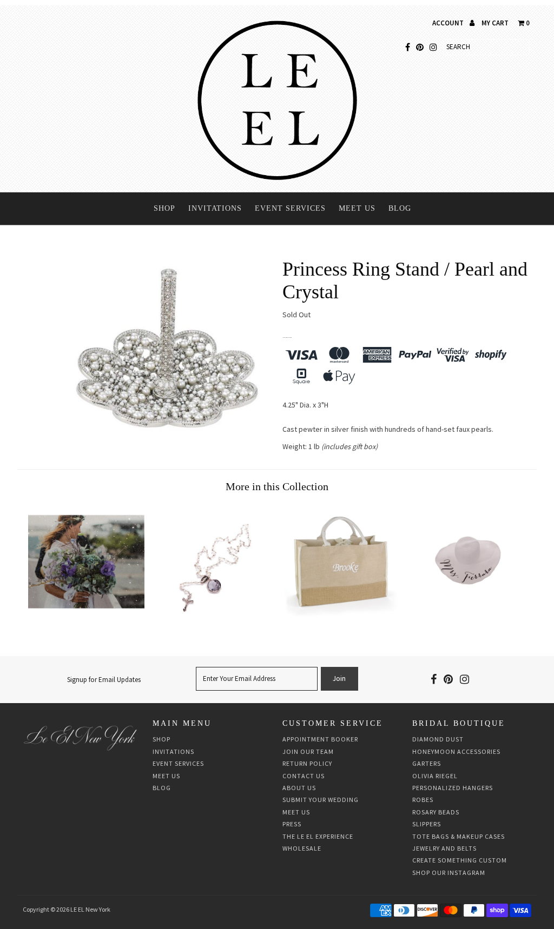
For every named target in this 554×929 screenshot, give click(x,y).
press (291, 824)
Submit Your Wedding (320, 800)
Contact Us (303, 776)
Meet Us (357, 208)
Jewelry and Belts (444, 848)
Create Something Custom (459, 860)
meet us (296, 812)
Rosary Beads (435, 812)
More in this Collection (277, 486)
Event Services (290, 208)
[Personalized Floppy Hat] (468, 617)
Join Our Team (308, 751)
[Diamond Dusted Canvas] (86, 617)
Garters (426, 763)
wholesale (301, 848)
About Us (299, 788)
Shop (164, 208)
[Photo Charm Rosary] (213, 617)
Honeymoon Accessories (456, 751)
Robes (422, 800)
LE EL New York (90, 909)
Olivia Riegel (435, 776)
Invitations (215, 208)
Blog (399, 208)
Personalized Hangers (452, 788)
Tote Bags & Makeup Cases (458, 836)
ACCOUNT (448, 23)
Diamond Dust (438, 739)
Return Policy (307, 763)
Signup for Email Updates (104, 679)
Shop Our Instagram (448, 872)
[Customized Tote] (340, 617)
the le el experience (317, 836)
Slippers (426, 824)
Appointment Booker (320, 739)
